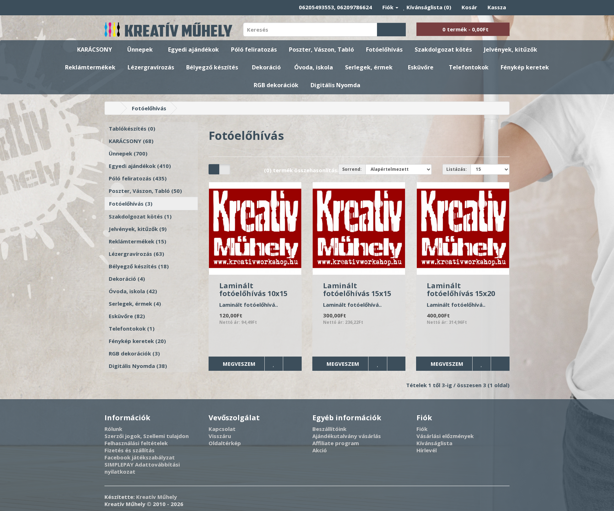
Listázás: (456, 169)
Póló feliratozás (254, 49)
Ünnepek (140, 49)
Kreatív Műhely (156, 496)
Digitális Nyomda (335, 85)
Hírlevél (426, 450)
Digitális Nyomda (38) (138, 365)
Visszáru (220, 435)
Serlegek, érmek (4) (135, 303)
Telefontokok (469, 67)
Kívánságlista (434, 443)
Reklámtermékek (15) (137, 241)
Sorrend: (352, 169)
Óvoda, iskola (313, 67)
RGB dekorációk (276, 85)
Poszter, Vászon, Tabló (321, 49)
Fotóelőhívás (384, 49)
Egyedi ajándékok (193, 49)
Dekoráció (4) (127, 278)
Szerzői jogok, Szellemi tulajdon (146, 435)
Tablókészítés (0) (132, 128)
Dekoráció (266, 67)
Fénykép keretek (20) (137, 340)
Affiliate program (335, 443)
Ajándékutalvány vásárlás (346, 435)
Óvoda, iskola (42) (133, 291)
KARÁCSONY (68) (131, 140)
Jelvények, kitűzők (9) (138, 228)
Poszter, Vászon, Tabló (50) (145, 190)
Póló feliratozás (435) (138, 178)
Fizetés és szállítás (129, 450)
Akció (319, 450)
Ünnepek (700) (128, 153)
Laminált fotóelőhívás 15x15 (357, 289)
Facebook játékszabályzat (139, 457)
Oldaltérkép (225, 443)
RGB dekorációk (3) (134, 353)
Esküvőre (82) (127, 316)
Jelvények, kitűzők (510, 49)
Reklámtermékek (90, 67)
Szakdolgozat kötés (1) (140, 216)
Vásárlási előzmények (445, 435)
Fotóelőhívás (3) (130, 203)
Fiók (421, 428)
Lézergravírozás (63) (136, 253)
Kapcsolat (222, 428)
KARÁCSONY (94, 49)
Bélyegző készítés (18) (139, 266)
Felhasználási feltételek (136, 443)
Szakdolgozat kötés (443, 49)
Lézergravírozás (151, 67)
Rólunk (113, 428)
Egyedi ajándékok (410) (140, 165)
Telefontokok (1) (132, 328)
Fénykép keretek (525, 67)
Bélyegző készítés (212, 67)
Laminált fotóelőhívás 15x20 (461, 289)
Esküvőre (420, 67)
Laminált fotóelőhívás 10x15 (253, 289)
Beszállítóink (329, 428)
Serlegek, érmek (369, 67)
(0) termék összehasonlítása (302, 170)
